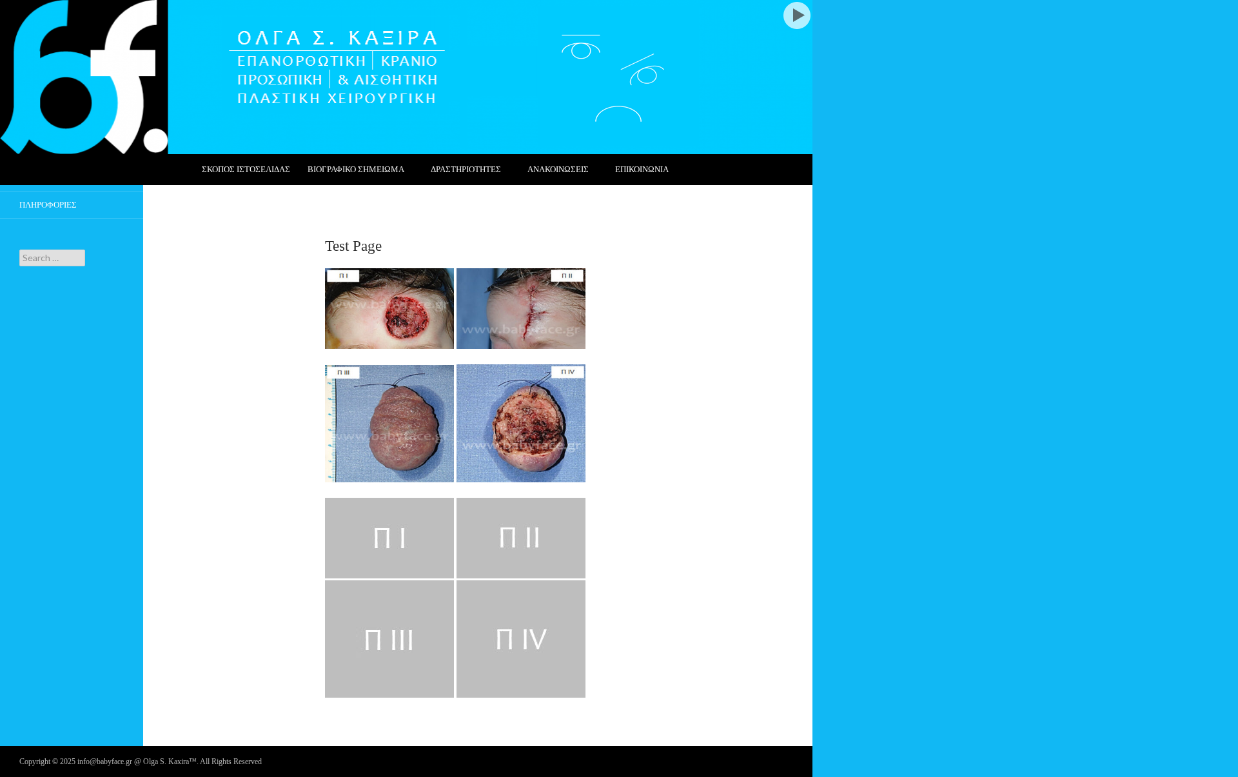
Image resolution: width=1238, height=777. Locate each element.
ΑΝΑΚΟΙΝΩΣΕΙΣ (558, 169)
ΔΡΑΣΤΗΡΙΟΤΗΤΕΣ (466, 169)
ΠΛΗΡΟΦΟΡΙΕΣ (48, 205)
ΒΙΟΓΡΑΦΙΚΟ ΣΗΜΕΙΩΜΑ (356, 169)
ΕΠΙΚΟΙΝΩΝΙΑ (642, 169)
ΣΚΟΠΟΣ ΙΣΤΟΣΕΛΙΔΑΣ (246, 169)
